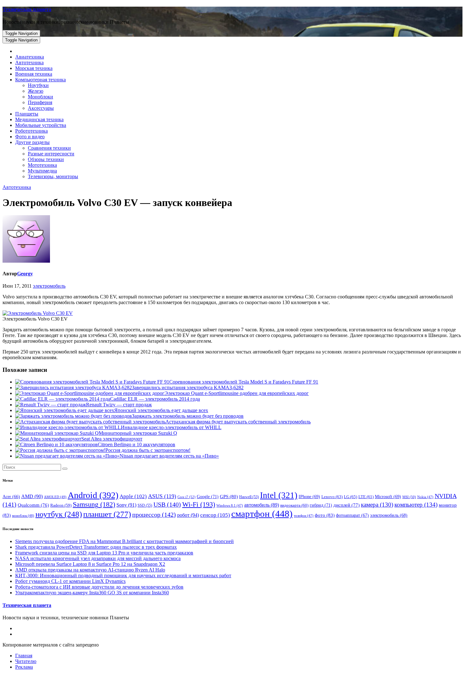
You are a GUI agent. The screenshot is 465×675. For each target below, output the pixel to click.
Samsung (94, 504)
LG (350, 496)
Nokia (425, 497)
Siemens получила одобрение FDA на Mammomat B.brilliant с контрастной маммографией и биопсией (124, 541)
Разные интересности (51, 153)
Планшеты (26, 113)
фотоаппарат (352, 515)
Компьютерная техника (40, 79)
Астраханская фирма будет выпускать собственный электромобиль (238, 421)
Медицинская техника (39, 119)
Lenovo (332, 496)
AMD (32, 496)
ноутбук (58, 514)
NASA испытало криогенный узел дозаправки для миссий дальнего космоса (98, 558)
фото (325, 515)
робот (188, 515)
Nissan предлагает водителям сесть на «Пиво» (169, 456)
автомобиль (261, 505)
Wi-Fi (198, 504)
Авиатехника (29, 56)
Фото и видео (30, 136)
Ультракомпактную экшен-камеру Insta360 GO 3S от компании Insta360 (92, 592)
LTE (366, 497)
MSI (409, 497)
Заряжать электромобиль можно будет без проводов (188, 416)
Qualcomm (33, 505)
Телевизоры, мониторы (53, 176)
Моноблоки (40, 96)
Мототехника (42, 165)
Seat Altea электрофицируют (111, 438)
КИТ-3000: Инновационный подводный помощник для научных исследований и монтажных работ (123, 575)
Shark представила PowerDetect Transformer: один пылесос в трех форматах (96, 547)
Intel (278, 495)
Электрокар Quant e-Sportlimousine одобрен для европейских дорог (236, 393)
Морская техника (34, 68)
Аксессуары (41, 108)
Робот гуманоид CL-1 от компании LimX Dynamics (70, 581)
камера (377, 504)
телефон (303, 515)
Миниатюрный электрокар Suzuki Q (138, 433)
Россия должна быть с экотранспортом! (147, 450)
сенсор (215, 515)
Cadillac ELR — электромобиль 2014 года (155, 399)
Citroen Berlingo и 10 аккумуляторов (136, 444)
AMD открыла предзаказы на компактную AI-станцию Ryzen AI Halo (90, 569)
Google (208, 496)
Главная (23, 655)
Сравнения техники (49, 148)
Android (93, 495)
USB (167, 504)
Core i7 (186, 497)
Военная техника (33, 74)
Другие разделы (32, 142)
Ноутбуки (38, 85)
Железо (35, 91)
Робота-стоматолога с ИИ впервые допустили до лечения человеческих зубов (99, 587)
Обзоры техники (46, 159)
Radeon (60, 505)
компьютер (415, 504)
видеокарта (294, 505)
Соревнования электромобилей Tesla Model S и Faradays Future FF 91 (243, 381)
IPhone (309, 496)
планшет (107, 513)
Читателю (25, 661)
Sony (126, 505)
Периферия (40, 102)
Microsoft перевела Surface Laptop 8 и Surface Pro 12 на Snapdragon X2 (90, 564)
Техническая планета (27, 9)
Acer (11, 496)
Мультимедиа (42, 170)
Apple (133, 496)
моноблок (23, 515)
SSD (145, 505)
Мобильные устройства (40, 125)
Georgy (25, 273)
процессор (154, 514)
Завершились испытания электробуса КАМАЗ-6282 (188, 387)
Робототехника (31, 131)
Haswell (249, 497)
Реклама (24, 667)
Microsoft (388, 496)
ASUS (162, 496)
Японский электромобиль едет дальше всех (161, 410)
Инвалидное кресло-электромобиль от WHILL (171, 427)
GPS (229, 496)
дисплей (346, 505)
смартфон (262, 514)
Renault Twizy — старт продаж (119, 404)
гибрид (321, 505)
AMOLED (55, 497)
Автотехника (29, 62)
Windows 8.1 (229, 505)
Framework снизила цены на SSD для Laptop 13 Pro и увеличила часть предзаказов (104, 552)
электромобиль (49, 286)
